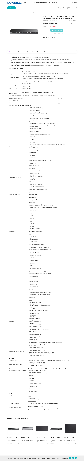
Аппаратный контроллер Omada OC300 (37, 362)
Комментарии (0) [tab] (41, 51)
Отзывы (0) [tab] (30, 51)
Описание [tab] (11, 51)
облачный (58, 360)
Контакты (74, 2)
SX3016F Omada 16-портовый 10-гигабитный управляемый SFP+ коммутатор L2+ (13, 440)
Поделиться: (46, 37)
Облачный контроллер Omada (35, 367)
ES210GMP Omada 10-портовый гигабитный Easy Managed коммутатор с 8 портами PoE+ (27, 440)
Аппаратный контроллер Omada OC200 (37, 363)
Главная (8, 12)
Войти (63, 7)
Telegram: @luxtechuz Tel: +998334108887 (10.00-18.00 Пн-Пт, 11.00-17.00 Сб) (40, 2)
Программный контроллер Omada (36, 365)
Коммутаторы (28, 12)
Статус (44, 26)
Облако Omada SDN (21, 12)
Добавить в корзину (57, 30)
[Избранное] (76, 8)
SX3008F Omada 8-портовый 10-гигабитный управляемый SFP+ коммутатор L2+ (42, 440)
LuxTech (46, 20)
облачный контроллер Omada (40, 370)
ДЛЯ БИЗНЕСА (13, 12)
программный (51, 360)
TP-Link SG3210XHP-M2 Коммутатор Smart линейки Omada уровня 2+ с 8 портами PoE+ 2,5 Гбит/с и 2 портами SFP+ (56, 440)
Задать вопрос (73, 23)
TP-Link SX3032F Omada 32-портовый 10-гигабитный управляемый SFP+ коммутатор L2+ (70, 440)
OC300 (41, 360)
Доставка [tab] (20, 51)
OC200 (46, 360)
